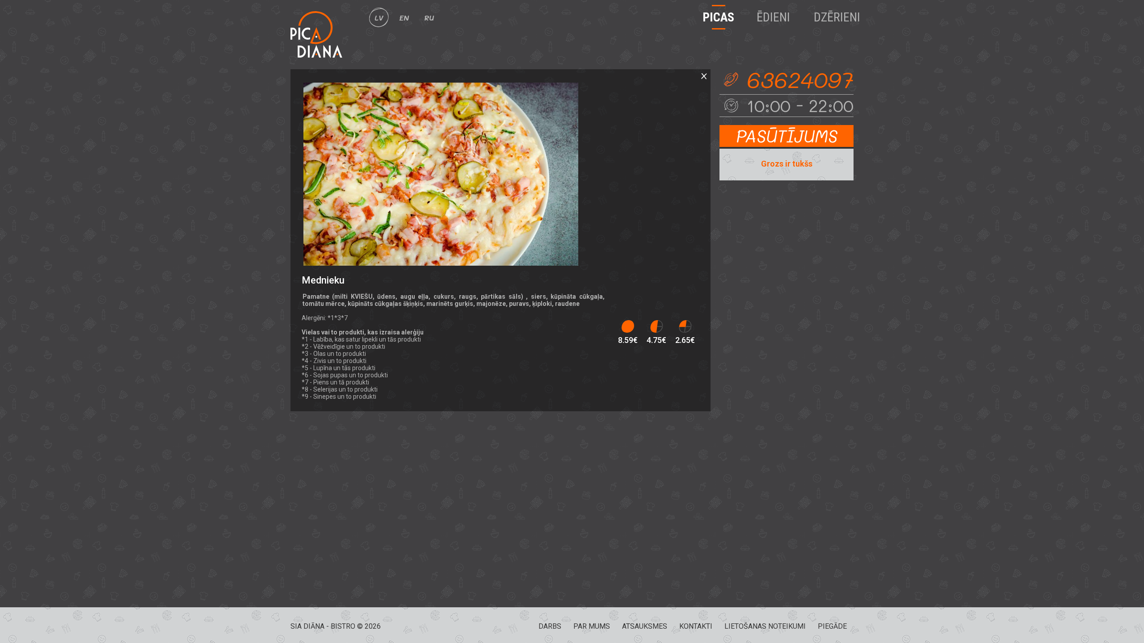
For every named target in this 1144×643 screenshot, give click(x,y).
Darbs (549, 626)
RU (429, 17)
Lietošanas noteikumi (765, 626)
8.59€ (628, 340)
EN (404, 17)
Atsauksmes (644, 626)
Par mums (591, 626)
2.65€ (685, 340)
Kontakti (695, 626)
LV (378, 17)
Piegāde (832, 626)
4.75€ (656, 340)
